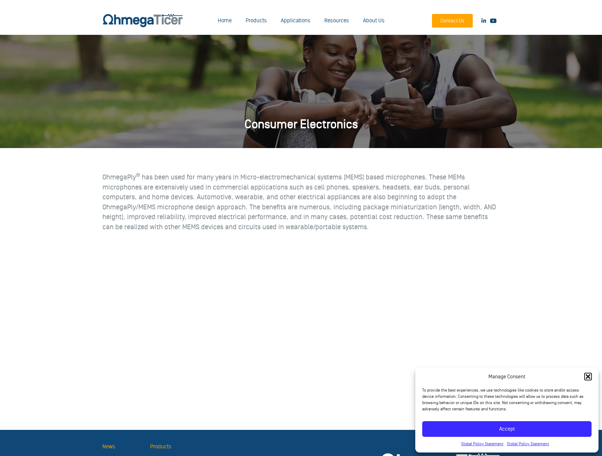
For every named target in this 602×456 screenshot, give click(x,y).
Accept (507, 429)
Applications (295, 20)
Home (225, 20)
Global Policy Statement (482, 444)
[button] (588, 376)
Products (256, 20)
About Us (374, 20)
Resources (336, 20)
